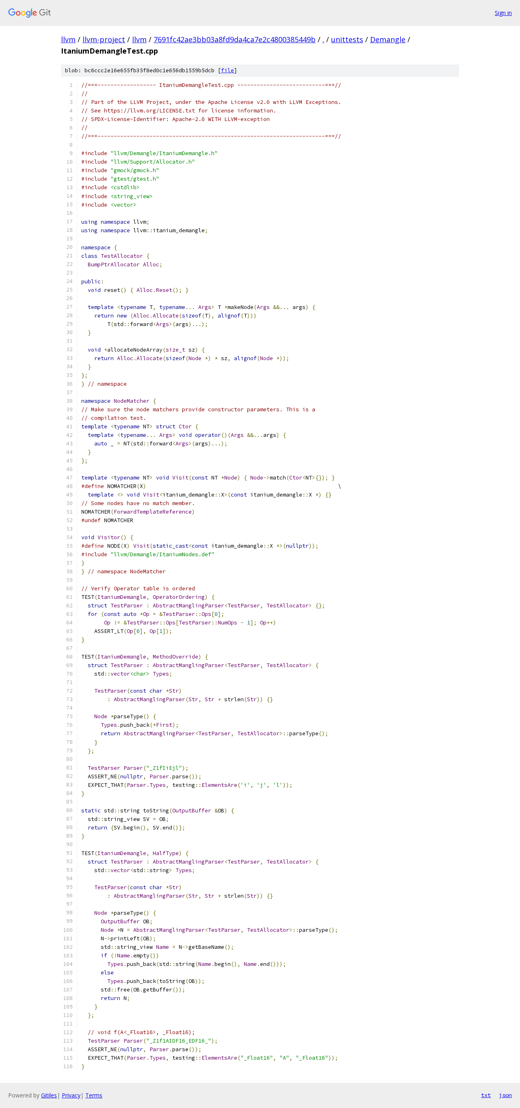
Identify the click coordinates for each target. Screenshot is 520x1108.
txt (486, 1095)
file (227, 70)
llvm (68, 39)
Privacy (71, 1095)
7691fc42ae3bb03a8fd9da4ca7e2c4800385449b (235, 39)
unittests (347, 39)
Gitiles (49, 1095)
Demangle (387, 39)
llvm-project (103, 39)
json (505, 1095)
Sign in (503, 13)
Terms (93, 1095)
